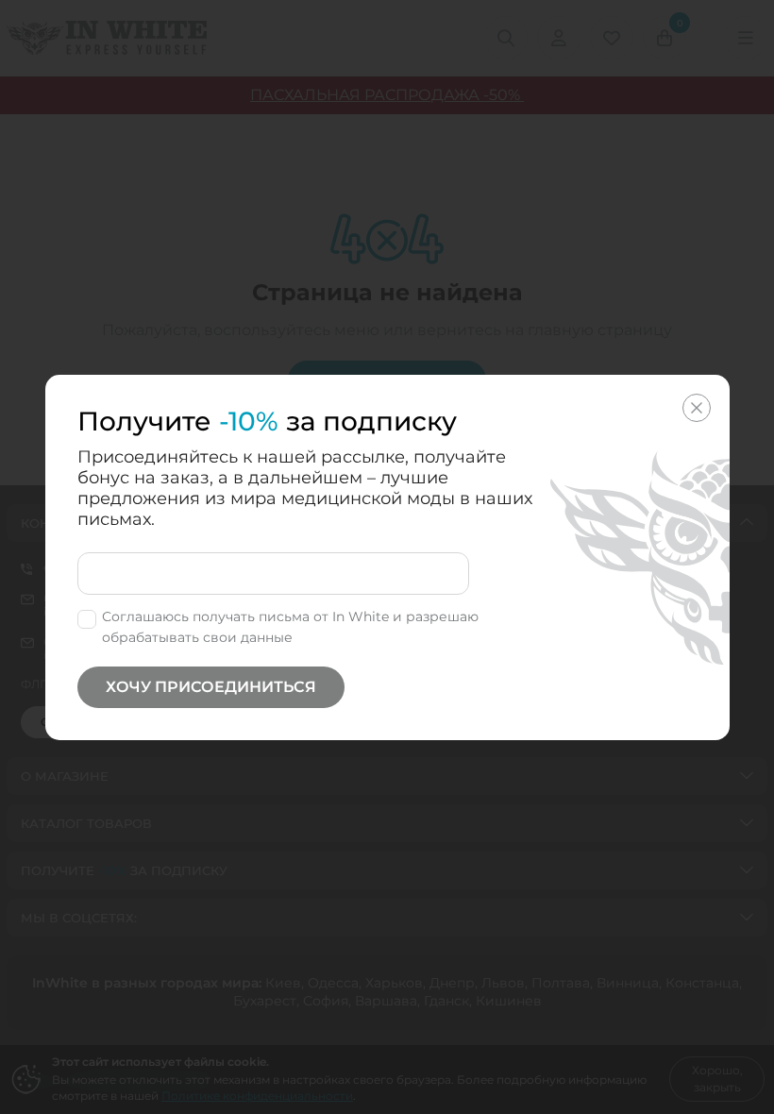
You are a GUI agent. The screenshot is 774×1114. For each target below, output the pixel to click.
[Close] (696, 408)
